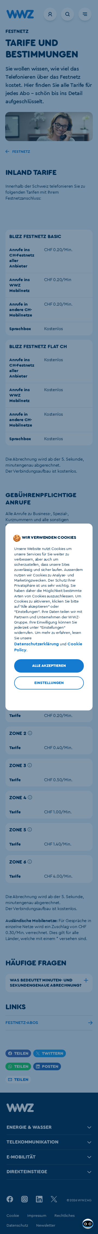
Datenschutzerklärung (36, 644)
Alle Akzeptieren (49, 666)
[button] (47, 1066)
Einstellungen (49, 683)
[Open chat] (88, 1224)
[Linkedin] (39, 1199)
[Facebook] (10, 1199)
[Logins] (50, 14)
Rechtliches (64, 1216)
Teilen (21, 1053)
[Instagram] (24, 1199)
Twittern (52, 1053)
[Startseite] (20, 1110)
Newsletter (45, 1225)
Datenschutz (17, 1225)
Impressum (36, 1216)
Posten (50, 1066)
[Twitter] (54, 1199)
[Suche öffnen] (67, 14)
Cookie (13, 1216)
